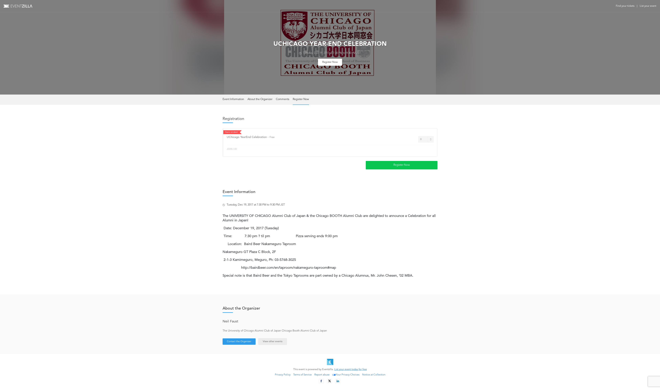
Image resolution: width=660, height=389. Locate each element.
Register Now (330, 62)
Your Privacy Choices (347, 375)
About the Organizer (260, 99)
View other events (272, 341)
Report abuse (321, 375)
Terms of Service (302, 375)
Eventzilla (18, 6)
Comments (282, 99)
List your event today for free (350, 369)
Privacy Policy (282, 375)
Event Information (233, 99)
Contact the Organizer (239, 341)
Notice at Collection (373, 375)
